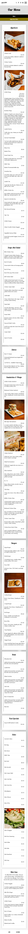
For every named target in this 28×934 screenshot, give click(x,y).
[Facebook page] (18, 2)
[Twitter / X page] (16, 2)
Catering (18, 932)
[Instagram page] (21, 2)
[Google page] (23, 2)
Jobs (9, 932)
